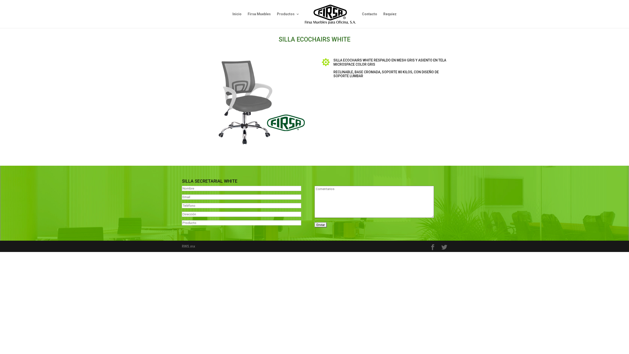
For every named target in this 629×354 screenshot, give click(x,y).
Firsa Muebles (259, 14)
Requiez (390, 14)
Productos (286, 14)
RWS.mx (188, 246)
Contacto (369, 14)
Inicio (237, 14)
